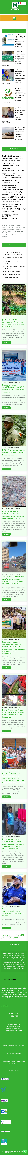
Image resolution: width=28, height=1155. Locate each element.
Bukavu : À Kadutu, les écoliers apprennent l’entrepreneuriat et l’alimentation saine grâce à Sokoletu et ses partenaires (13, 778)
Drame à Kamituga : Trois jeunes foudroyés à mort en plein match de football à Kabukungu (13, 713)
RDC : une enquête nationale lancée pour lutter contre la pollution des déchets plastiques (13, 515)
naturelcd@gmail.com (14, 1024)
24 (18, 935)
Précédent (5, 935)
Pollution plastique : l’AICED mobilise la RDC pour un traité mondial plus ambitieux (13, 388)
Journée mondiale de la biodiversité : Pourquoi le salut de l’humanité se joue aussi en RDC (13, 323)
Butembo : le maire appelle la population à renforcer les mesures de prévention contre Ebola (13, 912)
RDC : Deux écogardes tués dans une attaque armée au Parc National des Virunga (13, 452)
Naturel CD (15, 10)
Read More (6, 342)
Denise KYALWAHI (8, 317)
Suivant (16, 937)
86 (11, 937)
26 (3, 937)
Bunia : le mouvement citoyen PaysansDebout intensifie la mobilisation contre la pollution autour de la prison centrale (13, 844)
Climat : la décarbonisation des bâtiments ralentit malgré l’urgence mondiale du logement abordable (13, 580)
